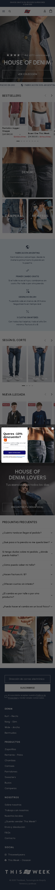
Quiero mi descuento (14, 452)
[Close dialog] (52, 428)
